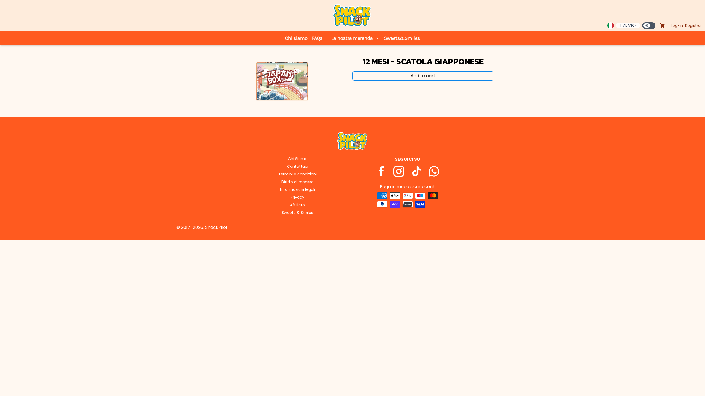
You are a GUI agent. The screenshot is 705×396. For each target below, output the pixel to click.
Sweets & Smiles (297, 212)
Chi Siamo (297, 158)
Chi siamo (296, 38)
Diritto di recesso (297, 182)
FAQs (317, 38)
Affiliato (297, 205)
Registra (693, 25)
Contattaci (297, 166)
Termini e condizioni (297, 174)
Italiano (627, 25)
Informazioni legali (297, 189)
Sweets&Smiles (402, 38)
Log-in (677, 25)
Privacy (297, 197)
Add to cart (423, 76)
